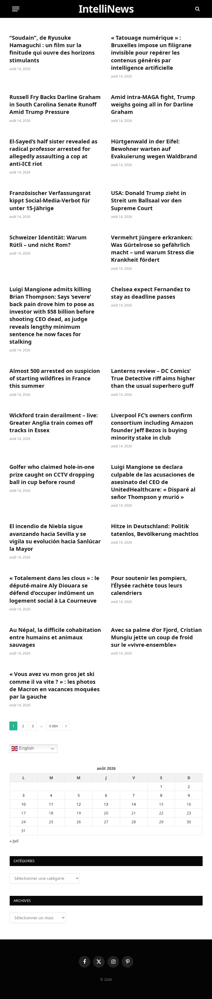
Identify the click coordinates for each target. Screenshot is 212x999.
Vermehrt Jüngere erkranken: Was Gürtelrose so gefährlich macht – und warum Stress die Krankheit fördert (152, 249)
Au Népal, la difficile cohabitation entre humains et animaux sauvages (55, 637)
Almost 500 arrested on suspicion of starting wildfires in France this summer (54, 378)
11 (51, 804)
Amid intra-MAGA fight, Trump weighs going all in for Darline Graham (153, 104)
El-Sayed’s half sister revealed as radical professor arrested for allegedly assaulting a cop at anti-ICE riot (53, 153)
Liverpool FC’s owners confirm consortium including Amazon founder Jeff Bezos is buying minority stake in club (152, 427)
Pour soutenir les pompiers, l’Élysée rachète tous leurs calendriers (149, 585)
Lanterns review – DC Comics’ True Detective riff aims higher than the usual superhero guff (153, 378)
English (26, 748)
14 (133, 804)
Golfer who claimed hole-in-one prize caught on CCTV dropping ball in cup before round (51, 474)
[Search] (197, 9)
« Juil (14, 840)
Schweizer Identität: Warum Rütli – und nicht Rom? (48, 241)
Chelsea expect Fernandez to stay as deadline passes (150, 292)
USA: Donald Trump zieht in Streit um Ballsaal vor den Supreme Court (148, 200)
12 (78, 804)
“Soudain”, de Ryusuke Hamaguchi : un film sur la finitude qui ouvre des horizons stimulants (52, 49)
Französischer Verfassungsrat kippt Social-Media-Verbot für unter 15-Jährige (50, 200)
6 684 (53, 725)
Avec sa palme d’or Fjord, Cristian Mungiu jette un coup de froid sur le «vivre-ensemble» (156, 637)
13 (106, 804)
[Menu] (15, 9)
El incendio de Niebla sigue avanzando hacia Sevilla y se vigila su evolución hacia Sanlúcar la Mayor (55, 537)
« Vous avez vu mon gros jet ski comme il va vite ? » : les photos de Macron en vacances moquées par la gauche (54, 685)
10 (23, 804)
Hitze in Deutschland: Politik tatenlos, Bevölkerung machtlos (154, 529)
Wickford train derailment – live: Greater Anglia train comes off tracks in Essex (53, 423)
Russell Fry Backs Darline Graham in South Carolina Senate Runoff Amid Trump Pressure (55, 104)
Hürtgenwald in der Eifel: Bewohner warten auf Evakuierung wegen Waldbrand (154, 149)
